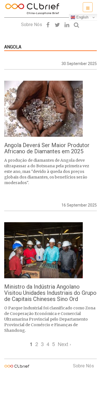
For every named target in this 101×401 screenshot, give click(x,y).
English (81, 17)
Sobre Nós (31, 24)
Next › (64, 343)
